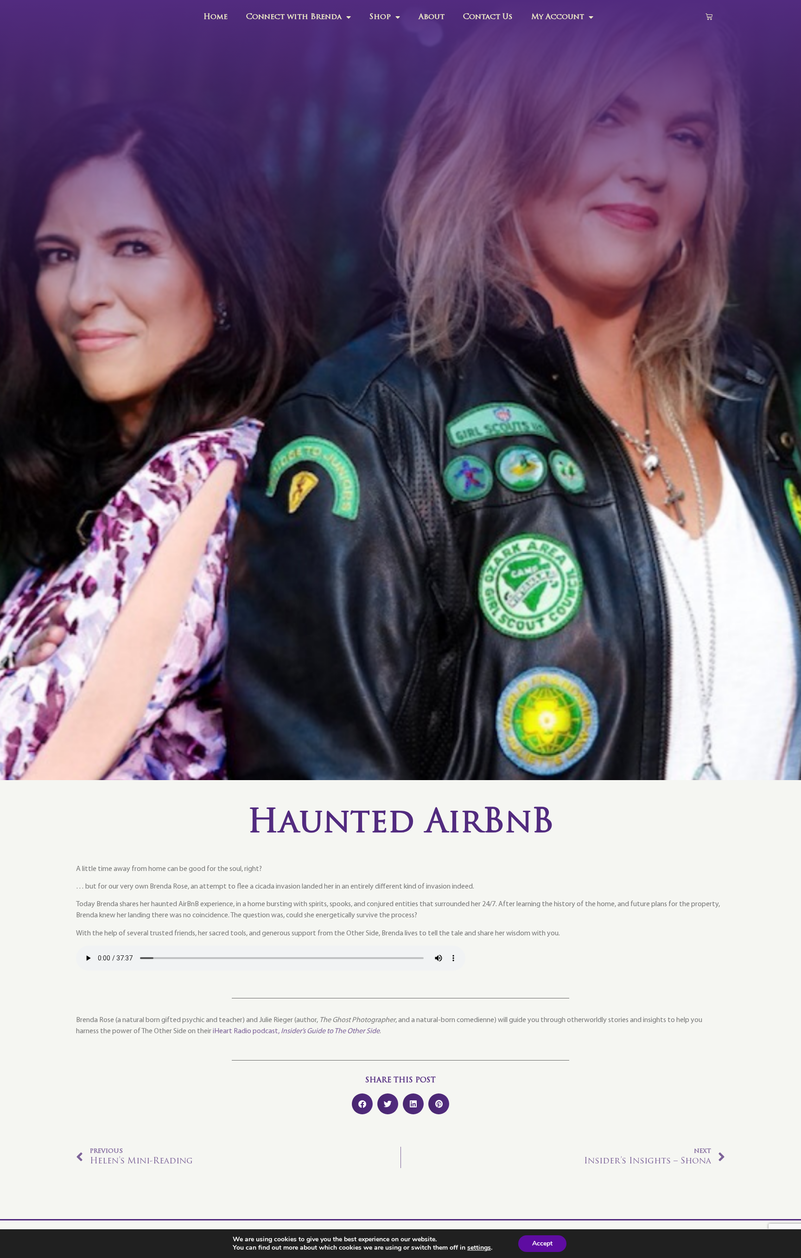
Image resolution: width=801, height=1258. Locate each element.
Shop (380, 17)
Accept (542, 1243)
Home (215, 17)
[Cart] (709, 16)
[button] (362, 1103)
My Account (557, 17)
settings (479, 1248)
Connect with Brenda (294, 17)
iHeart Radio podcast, (296, 1031)
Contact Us (488, 17)
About (432, 17)
